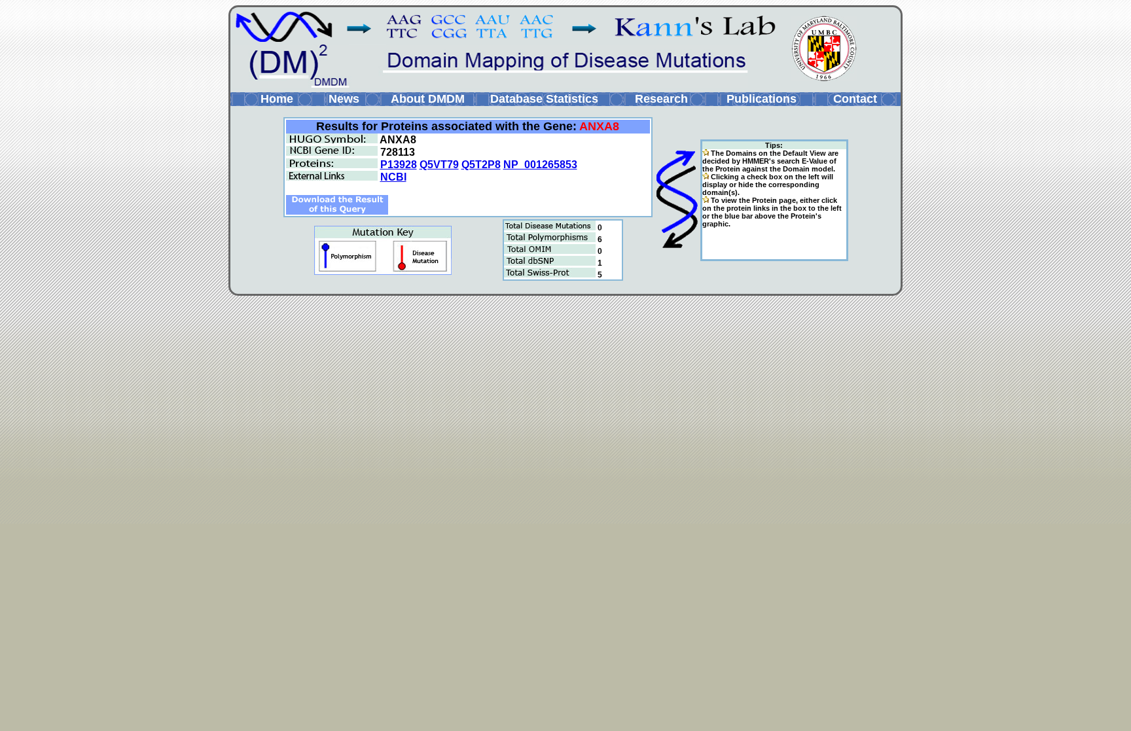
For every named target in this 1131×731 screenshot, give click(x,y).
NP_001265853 (540, 164)
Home (276, 98)
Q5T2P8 (481, 164)
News (344, 98)
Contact (855, 98)
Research (661, 98)
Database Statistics (544, 98)
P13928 (398, 164)
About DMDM (428, 98)
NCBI (393, 177)
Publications (762, 98)
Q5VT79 (439, 164)
